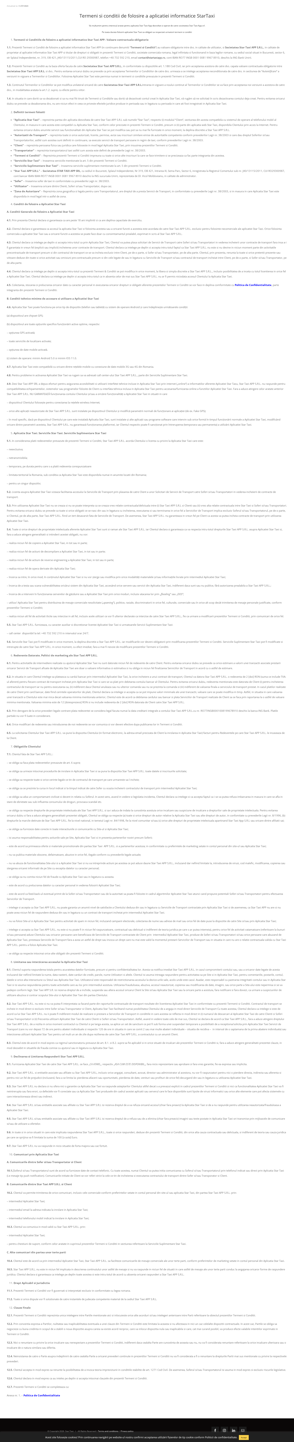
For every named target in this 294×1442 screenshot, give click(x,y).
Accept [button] (244, 1437)
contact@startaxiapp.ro (151, 57)
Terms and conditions (108, 1431)
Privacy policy (127, 1431)
